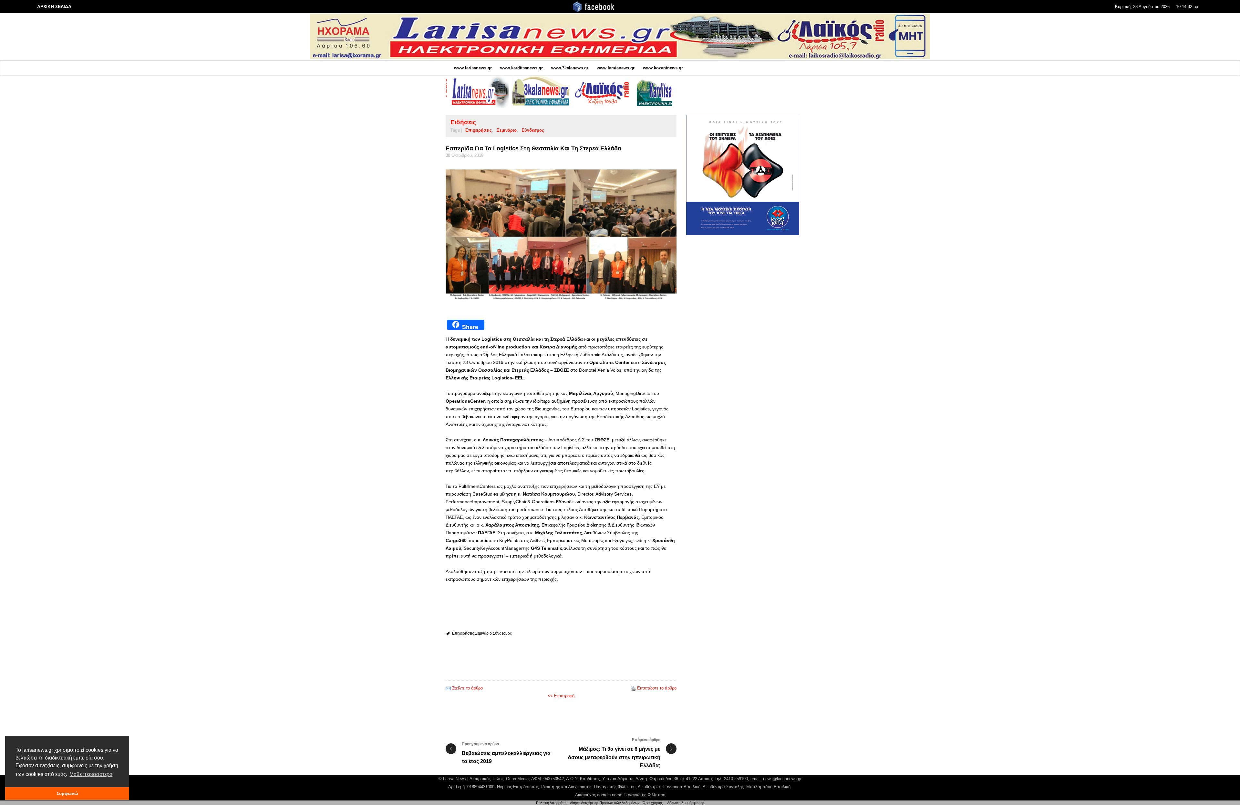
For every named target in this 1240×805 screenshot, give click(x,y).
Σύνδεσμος (533, 130)
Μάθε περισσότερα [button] (90, 774)
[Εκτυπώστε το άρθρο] (633, 688)
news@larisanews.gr (782, 778)
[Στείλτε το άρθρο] (448, 688)
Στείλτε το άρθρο (467, 688)
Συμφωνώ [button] (67, 793)
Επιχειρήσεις (478, 130)
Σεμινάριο (507, 130)
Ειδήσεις (463, 122)
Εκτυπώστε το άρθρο (657, 688)
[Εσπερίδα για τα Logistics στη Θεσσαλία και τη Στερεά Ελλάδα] (561, 236)
